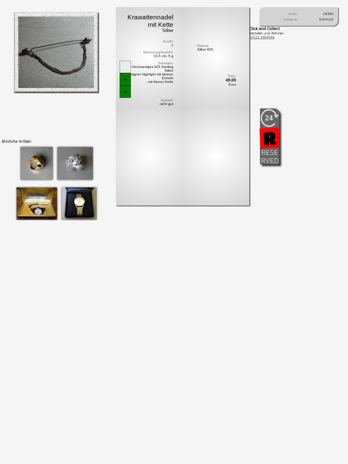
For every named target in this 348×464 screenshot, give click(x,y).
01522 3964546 (262, 37)
